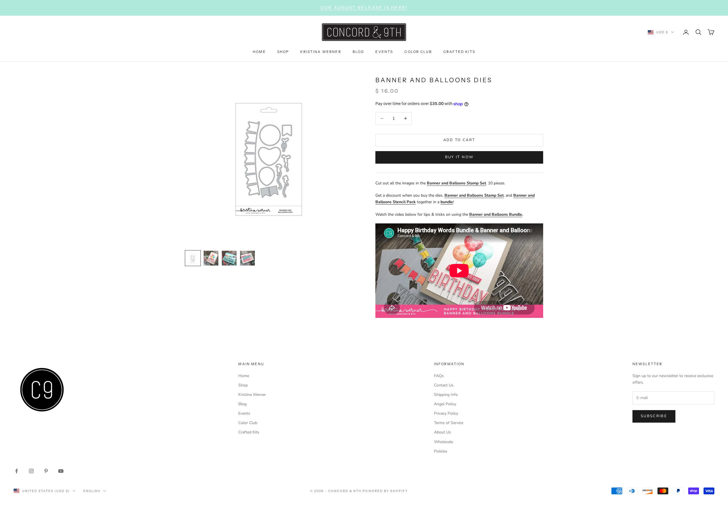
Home (243, 376)
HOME (259, 51)
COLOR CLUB (418, 51)
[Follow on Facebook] (16, 471)
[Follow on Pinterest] (46, 471)
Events (244, 413)
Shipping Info (446, 394)
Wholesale (443, 442)
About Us (442, 432)
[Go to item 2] (211, 258)
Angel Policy (445, 404)
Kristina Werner (252, 394)
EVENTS (384, 51)
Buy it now (459, 157)
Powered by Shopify (385, 491)
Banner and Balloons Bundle (495, 214)
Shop (243, 385)
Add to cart (459, 140)
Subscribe (654, 416)
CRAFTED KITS (459, 51)
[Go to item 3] (229, 258)
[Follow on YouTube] (61, 471)
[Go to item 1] (193, 258)
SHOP (283, 51)
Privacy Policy (446, 413)
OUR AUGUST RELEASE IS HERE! (364, 7)
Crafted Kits (248, 432)
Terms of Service (448, 422)
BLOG (358, 51)
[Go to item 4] (247, 258)
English (92, 491)
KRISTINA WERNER (320, 51)
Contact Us (444, 385)
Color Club (247, 422)
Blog (242, 404)
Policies (440, 451)
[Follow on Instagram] (31, 471)
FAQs (439, 376)
